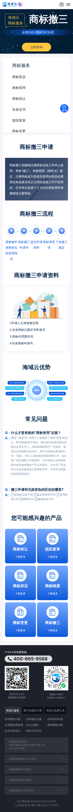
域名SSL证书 (33, 730)
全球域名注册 (34, 719)
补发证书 (19, 109)
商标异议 (19, 77)
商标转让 (19, 99)
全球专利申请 (55, 719)
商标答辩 (19, 88)
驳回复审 (19, 120)
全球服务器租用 (14, 724)
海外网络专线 (55, 724)
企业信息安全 (12, 730)
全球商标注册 (12, 719)
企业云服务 (32, 724)
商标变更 (19, 131)
